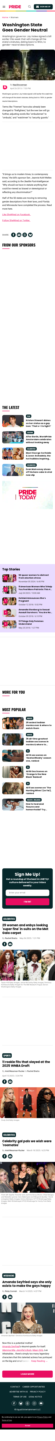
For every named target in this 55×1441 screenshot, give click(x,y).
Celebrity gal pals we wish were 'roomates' (26, 1143)
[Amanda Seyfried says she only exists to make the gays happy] (27, 1318)
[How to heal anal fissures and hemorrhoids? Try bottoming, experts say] (13, 804)
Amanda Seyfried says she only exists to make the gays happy (27, 1284)
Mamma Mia (8, 1350)
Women (14, 17)
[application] (27, 495)
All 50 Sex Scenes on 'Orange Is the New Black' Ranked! (36, 774)
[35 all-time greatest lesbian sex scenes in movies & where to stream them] (13, 739)
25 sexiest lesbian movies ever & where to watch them (39, 725)
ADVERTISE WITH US (18, 1391)
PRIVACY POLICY (38, 1391)
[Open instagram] (34, 1403)
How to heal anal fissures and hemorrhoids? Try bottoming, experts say (38, 808)
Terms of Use (7, 1420)
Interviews (8, 1275)
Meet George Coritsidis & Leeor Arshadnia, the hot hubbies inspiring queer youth (38, 457)
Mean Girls (37, 1350)
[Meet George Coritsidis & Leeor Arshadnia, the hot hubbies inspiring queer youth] (13, 453)
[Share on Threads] (24, 235)
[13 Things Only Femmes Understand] (9, 624)
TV (28, 751)
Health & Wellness (33, 800)
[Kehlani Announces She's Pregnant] (9, 601)
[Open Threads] (27, 1403)
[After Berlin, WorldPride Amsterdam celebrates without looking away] (13, 437)
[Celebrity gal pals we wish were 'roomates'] (27, 1177)
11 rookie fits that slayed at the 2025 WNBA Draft (26, 1064)
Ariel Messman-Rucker (15, 1071)
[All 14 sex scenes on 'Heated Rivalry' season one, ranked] (13, 755)
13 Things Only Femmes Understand (31, 622)
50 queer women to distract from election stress (34, 576)
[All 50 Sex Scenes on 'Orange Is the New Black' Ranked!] (13, 772)
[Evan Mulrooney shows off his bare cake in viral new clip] (13, 469)
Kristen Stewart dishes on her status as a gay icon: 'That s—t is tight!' (38, 423)
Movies (29, 718)
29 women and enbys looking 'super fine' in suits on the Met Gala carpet (25, 929)
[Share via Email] (19, 235)
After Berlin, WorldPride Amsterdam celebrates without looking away (39, 439)
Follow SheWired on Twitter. (16, 220)
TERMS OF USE (20, 1396)
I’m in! (27, 901)
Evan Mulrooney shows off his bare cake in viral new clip (39, 472)
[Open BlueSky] (20, 1403)
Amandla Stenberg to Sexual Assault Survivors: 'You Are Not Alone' (35, 612)
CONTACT (15, 1386)
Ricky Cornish (11, 1291)
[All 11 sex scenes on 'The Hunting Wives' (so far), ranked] (13, 788)
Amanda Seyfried (10, 1346)
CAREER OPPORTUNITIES (33, 1386)
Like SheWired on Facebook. (16, 214)
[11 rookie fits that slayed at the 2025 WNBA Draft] (27, 1102)
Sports (7, 1055)
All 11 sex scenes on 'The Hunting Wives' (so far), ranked (38, 790)
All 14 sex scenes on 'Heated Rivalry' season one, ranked (38, 758)
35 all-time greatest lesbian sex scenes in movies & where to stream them (37, 743)
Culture (30, 432)
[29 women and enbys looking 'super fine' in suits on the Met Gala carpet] (27, 965)
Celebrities (31, 449)
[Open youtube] (41, 1403)
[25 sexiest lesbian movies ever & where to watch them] (13, 723)
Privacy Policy (42, 1417)
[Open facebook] (14, 1403)
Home (5, 17)
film (28, 416)
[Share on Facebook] (13, 235)
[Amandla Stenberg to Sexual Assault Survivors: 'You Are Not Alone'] (9, 612)
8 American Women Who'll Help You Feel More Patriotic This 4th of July (36, 589)
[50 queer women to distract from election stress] (9, 578)
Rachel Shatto (11, 938)
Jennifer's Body (23, 1350)
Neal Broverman (20, 85)
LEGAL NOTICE (35, 1396)
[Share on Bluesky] (30, 235)
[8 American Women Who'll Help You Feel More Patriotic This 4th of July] (9, 589)
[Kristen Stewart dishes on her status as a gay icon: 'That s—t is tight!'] (13, 421)
